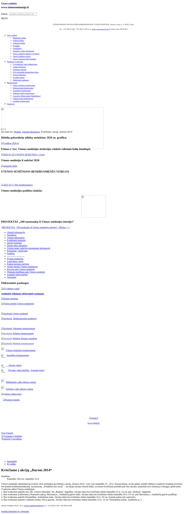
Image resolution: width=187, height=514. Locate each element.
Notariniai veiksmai (19, 70)
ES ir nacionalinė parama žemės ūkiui (26, 72)
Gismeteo (17, 436)
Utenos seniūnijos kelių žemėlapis (24, 59)
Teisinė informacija (16, 237)
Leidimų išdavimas (19, 67)
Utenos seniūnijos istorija (21, 56)
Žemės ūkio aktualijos (17, 245)
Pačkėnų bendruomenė (23, 333)
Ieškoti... (5, 14)
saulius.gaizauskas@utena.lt (101, 29)
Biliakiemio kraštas (19, 38)
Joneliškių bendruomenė (18, 355)
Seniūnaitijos (17, 48)
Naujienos (11, 235)
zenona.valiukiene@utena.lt (34, 506)
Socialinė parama (19, 78)
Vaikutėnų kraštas (19, 43)
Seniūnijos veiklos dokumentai (23, 51)
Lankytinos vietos (15, 261)
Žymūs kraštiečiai (15, 259)
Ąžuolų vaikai (13, 365)
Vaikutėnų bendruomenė (23, 328)
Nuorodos (11, 277)
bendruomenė (29, 350)
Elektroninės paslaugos (21, 80)
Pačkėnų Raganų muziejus (25, 338)
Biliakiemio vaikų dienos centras (21, 382)
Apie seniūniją (12, 35)
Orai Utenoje (7, 433)
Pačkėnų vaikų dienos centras (19, 389)
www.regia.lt (93, 423)
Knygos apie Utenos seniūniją (21, 269)
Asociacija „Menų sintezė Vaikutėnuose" (27, 96)
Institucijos (11, 104)
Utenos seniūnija (9, 3)
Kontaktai (16, 46)
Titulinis (17, 132)
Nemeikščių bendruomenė (22, 91)
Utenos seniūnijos (14, 350)
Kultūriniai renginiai (16, 240)
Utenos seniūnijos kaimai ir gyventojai (26, 54)
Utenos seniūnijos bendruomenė (24, 85)
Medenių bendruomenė (23, 343)
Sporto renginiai (14, 243)
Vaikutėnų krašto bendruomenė (23, 93)
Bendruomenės (12, 83)
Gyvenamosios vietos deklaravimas (25, 64)
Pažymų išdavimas (19, 75)
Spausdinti (12, 461)
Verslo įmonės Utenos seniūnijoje (22, 266)
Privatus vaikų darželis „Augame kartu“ (26, 370)
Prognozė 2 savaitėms (12, 439)
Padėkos (11, 253)
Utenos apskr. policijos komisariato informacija (28, 248)
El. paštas (11, 464)
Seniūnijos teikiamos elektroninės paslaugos (22, 293)
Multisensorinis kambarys (24, 318)
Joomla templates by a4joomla (15, 511)
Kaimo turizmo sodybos (18, 264)
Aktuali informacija (31, 132)
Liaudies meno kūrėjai (17, 274)
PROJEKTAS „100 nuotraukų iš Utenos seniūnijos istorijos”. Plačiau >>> (35, 227)
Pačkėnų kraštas (18, 41)
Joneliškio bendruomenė (21, 101)
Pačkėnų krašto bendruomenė (23, 99)
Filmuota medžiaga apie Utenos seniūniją (26, 272)
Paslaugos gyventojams (15, 62)
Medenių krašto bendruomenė (23, 88)
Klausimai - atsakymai (17, 251)
